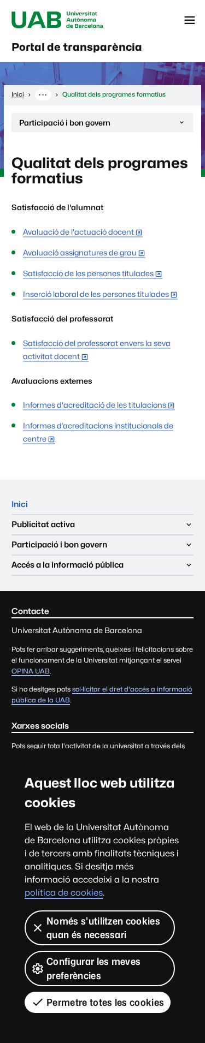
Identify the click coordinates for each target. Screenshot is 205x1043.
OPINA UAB (30, 671)
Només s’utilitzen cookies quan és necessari (103, 927)
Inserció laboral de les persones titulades (96, 294)
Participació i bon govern (64, 125)
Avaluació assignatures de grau (80, 252)
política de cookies (64, 892)
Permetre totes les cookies (105, 1002)
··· (43, 94)
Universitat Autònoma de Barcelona (57, 20)
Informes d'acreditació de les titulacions (94, 404)
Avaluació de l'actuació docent (78, 231)
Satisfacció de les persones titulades (88, 273)
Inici (19, 504)
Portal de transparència (76, 46)
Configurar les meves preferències (93, 968)
